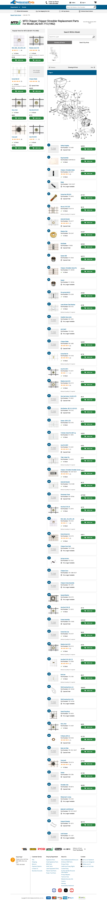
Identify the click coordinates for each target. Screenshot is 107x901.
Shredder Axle (64, 785)
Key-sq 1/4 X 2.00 (65, 206)
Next (92, 67)
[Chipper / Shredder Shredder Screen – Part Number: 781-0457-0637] (53, 473)
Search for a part (54, 37)
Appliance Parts (50, 860)
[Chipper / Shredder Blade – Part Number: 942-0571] (53, 173)
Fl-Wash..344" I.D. (65, 736)
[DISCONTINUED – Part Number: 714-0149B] (53, 485)
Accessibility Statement (67, 885)
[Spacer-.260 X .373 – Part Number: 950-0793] (53, 424)
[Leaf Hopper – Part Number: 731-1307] (53, 837)
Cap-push (14, 137)
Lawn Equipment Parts (52, 868)
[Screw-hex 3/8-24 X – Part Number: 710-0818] (53, 197)
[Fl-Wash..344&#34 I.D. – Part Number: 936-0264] (53, 739)
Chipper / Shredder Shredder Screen (71, 470)
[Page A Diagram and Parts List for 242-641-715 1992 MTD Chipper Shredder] (71, 108)
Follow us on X (87, 864)
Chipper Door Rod (66, 546)
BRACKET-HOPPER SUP (67, 809)
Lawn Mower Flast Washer (68, 304)
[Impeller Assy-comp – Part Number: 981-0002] (53, 320)
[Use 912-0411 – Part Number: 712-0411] (36, 129)
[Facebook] (54, 890)
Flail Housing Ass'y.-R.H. (67, 699)
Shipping (34, 862)
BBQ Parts (49, 864)
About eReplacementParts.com (69, 860)
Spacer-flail (64, 255)
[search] (95, 7)
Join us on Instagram (88, 862)
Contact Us (35, 868)
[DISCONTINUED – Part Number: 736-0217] (53, 222)
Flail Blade (63, 243)
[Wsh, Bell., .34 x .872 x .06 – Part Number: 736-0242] (19, 40)
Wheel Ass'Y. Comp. (66, 797)
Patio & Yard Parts (51, 871)
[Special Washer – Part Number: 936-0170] (53, 598)
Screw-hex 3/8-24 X (66, 194)
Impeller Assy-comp (66, 317)
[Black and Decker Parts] (24, 849)
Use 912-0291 (64, 445)
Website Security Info (67, 879)
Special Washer (65, 595)
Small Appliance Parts (52, 862)
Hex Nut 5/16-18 (33, 110)
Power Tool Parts (51, 873)
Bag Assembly (64, 158)
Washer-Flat (64, 231)
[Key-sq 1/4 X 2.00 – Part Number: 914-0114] (53, 210)
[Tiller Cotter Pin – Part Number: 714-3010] (53, 460)
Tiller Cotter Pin (65, 457)
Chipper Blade (33, 79)
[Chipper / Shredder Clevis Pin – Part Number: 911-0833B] (53, 271)
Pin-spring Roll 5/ (65, 292)
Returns (34, 864)
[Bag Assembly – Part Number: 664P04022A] (53, 161)
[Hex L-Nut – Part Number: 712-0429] (19, 102)
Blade (62, 182)
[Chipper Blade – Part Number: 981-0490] (36, 71)
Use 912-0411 (33, 137)
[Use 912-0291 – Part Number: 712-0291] (53, 448)
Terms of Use (65, 877)
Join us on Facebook (88, 860)
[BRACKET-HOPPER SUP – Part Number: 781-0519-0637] (53, 812)
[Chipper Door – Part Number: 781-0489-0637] (53, 574)
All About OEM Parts (66, 862)
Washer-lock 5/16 (34, 48)
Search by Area (84, 42)
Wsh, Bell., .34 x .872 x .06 (18, 48)
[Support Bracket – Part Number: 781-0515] (53, 824)
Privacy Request (65, 874)
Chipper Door (64, 570)
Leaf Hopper (64, 833)
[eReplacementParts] (22, 2)
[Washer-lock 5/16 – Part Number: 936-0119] (36, 40)
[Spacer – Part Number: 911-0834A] (53, 283)
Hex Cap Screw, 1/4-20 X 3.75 (68, 396)
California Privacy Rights (68, 866)
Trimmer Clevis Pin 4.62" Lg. (68, 433)
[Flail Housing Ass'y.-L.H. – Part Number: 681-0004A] (53, 690)
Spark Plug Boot (65, 711)
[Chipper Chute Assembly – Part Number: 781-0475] (53, 586)
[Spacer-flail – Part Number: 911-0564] (53, 259)
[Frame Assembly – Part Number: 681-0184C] (53, 623)
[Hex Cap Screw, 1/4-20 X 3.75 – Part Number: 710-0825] (53, 399)
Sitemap (63, 883)
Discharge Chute (65, 494)
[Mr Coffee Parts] (66, 849)
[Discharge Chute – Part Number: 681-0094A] (53, 498)
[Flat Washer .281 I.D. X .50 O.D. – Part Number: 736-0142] (53, 412)
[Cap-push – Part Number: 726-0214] (19, 129)
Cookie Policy (65, 868)
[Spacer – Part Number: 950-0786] (53, 776)
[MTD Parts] (50, 849)
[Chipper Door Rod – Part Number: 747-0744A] (53, 549)
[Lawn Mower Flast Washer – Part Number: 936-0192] (53, 308)
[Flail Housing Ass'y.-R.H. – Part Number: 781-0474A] (53, 702)
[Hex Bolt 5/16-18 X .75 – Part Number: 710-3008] (53, 664)
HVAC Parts (49, 866)
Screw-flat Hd (15, 79)
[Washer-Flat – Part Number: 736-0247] (53, 234)
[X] (66, 890)
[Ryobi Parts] (41, 849)
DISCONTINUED (65, 219)
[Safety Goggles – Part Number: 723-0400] (53, 149)
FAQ (33, 860)
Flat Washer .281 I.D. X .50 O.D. (69, 408)
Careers (63, 881)
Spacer (62, 280)
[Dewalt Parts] (33, 849)
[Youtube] (72, 890)
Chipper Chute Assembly (67, 583)
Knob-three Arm (65, 534)
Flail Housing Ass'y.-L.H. (67, 687)
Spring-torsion (65, 558)
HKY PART (63, 329)
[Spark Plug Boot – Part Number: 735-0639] (53, 715)
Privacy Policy (65, 864)
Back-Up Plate (64, 748)
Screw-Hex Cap (65, 632)
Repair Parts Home (16, 15)
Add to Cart (20, 60)
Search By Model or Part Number (76, 7)
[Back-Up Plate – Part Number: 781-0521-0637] (53, 751)
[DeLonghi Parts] (58, 849)
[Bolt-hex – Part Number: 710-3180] (53, 678)
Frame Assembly (65, 619)
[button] (95, 2)
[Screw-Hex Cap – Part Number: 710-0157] (53, 635)
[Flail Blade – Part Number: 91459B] (53, 247)
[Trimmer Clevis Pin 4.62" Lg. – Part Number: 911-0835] (53, 436)
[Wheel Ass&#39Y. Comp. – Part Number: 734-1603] (53, 800)
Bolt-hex (63, 674)
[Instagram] (60, 890)
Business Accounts (37, 871)
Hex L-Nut (15, 110)
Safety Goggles (65, 145)
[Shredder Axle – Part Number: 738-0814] (53, 788)
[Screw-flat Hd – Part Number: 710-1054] (19, 71)
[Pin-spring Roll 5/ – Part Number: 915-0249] (53, 295)
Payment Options (37, 866)
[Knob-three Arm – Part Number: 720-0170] (53, 537)
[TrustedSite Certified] (82, 897)
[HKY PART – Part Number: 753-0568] (53, 332)
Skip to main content (53, 13)
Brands (24, 7)
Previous (52, 67)
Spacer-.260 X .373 (66, 420)
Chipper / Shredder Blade (68, 170)
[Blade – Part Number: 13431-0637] (53, 185)
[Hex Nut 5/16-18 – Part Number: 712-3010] (36, 102)
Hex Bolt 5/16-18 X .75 (67, 659)
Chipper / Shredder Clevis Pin (69, 268)
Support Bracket (65, 821)
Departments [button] (14, 7)
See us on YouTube (88, 866)
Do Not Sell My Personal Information (68, 871)
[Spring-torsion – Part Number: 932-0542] (53, 562)
